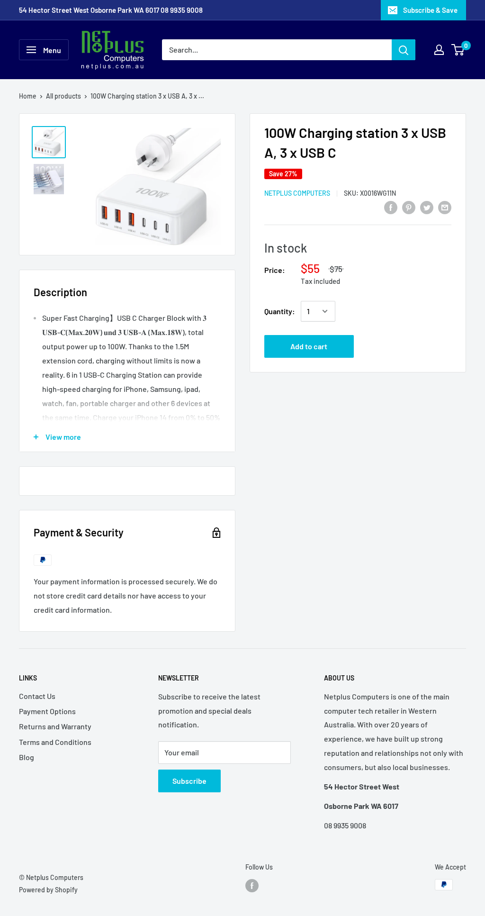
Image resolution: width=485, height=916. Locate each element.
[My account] (439, 50)
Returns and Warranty (55, 726)
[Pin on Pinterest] (408, 207)
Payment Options (47, 711)
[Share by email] (444, 207)
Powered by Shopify (48, 890)
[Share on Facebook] (390, 207)
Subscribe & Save (430, 10)
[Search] (403, 49)
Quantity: (279, 311)
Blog (26, 757)
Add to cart (308, 346)
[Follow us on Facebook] (252, 885)
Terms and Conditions (55, 741)
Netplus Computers (297, 193)
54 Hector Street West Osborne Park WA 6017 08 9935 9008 (111, 10)
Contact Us (37, 695)
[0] (458, 49)
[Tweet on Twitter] (426, 207)
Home (27, 96)
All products (63, 96)
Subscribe (189, 780)
